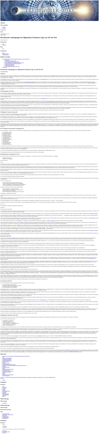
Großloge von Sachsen (94, 213)
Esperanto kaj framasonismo (7, 358)
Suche (1, 31)
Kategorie (2, 378)
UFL (3, 357)
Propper (12, 337)
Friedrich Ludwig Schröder (57, 261)
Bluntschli (69, 107)
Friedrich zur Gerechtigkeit (34, 261)
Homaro (3, 368)
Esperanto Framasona (5, 375)
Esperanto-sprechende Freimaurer (7, 369)
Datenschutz (4, 430)
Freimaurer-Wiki (3, 29)
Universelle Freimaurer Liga (7, 360)
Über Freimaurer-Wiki (6, 431)
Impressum (4, 432)
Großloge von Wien (42, 227)
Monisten (4, 366)
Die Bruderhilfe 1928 (5, 367)
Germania (43, 220)
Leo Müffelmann (43, 98)
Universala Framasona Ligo (5, 83)
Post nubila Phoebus (43, 299)
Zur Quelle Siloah (39, 335)
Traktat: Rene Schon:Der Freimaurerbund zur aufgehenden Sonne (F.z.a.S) (14, 365)
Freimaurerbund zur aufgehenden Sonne (9, 364)
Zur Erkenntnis (15, 335)
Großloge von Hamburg (51, 220)
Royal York (28, 213)
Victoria (64, 261)
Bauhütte (56, 156)
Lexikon (3, 424)
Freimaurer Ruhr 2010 (6, 363)
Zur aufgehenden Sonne (44, 79)
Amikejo (3, 372)
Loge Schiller (4, 370)
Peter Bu (3, 362)
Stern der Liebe (42, 261)
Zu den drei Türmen (91, 258)
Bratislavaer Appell (5, 361)
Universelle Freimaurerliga (6, 359)
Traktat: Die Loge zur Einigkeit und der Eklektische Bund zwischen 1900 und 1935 (16, 356)
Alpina (17, 228)
